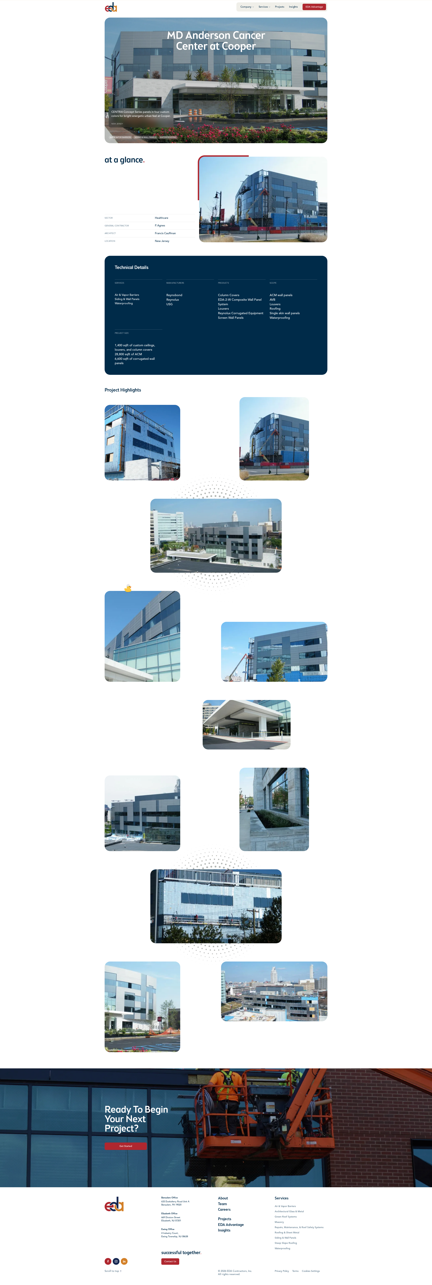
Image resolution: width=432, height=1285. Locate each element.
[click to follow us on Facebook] (108, 1261)
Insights (293, 7)
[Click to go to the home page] (111, 7)
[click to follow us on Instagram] (116, 1261)
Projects (279, 7)
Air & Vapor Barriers (127, 295)
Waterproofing (124, 303)
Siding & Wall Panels (127, 299)
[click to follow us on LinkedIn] (124, 1261)
